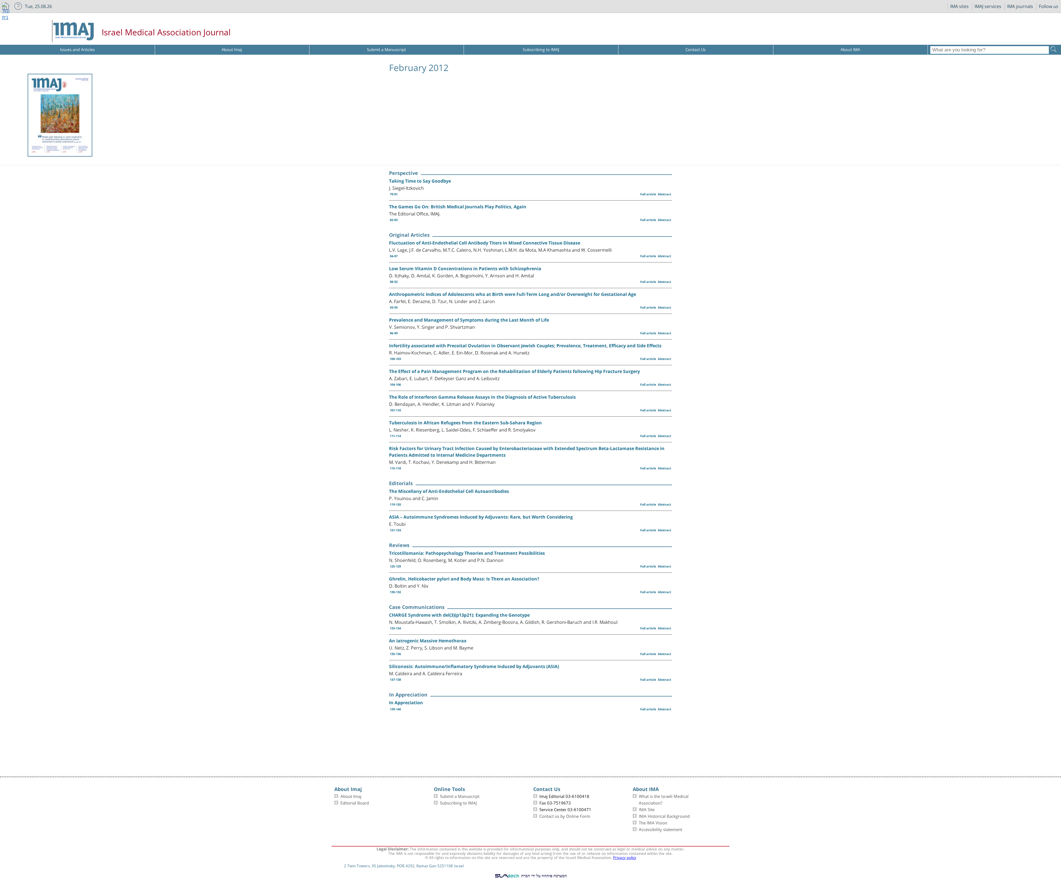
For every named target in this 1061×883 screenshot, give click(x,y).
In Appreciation (406, 703)
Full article (648, 194)
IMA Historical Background (664, 815)
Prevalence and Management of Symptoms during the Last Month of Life (469, 320)
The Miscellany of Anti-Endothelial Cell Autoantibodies (449, 491)
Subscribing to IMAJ (458, 802)
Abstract (664, 194)
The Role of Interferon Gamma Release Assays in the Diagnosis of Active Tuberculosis (482, 397)
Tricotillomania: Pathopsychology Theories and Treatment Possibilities (467, 553)
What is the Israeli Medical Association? (664, 799)
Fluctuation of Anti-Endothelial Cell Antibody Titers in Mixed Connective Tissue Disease (484, 243)
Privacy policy (624, 857)
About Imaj (350, 795)
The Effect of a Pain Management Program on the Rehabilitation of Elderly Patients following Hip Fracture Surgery (514, 371)
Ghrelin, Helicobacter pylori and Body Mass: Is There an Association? (464, 579)
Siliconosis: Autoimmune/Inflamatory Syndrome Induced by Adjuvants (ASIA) (474, 666)
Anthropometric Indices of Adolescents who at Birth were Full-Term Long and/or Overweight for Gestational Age (512, 294)
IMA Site (647, 809)
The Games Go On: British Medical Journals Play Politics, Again (457, 207)
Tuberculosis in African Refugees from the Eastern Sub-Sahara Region (465, 423)
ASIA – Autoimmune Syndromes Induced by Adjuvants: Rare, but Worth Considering (481, 517)
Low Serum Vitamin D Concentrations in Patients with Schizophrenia (465, 269)
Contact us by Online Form (564, 815)
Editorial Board (354, 802)
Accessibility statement (660, 829)
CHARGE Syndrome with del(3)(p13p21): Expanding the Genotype (459, 615)
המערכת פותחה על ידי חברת (543, 875)
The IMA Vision (653, 822)
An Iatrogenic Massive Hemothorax (427, 641)
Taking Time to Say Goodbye (420, 181)
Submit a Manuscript (459, 795)
